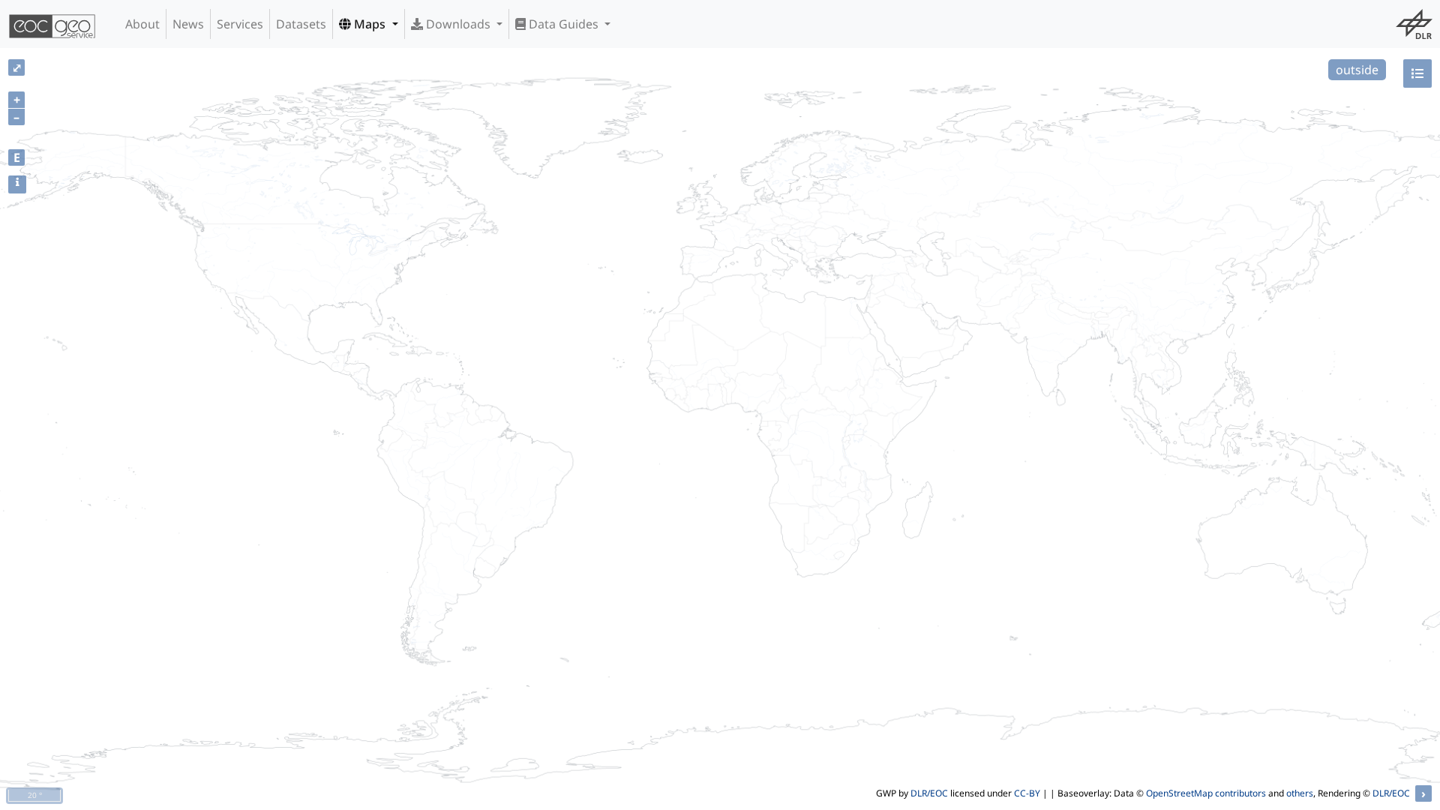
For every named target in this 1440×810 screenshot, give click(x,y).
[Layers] (1417, 73)
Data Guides (564, 24)
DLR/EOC (929, 793)
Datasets (301, 24)
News (188, 24)
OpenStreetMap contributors (1206, 793)
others (1299, 793)
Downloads (458, 24)
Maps (369, 24)
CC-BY (1027, 793)
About (142, 24)
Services (240, 24)
